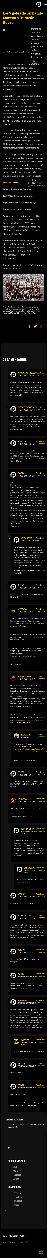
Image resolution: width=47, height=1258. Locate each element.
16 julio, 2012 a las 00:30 (26, 952)
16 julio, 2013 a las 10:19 (26, 679)
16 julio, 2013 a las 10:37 (26, 611)
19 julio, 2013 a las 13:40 (30, 871)
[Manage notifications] (41, 1252)
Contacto (16, 1178)
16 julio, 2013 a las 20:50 (26, 444)
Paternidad (17, 1200)
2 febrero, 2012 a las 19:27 (27, 1066)
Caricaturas (18, 1196)
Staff (15, 1166)
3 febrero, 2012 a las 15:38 (28, 1043)
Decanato (17, 1204)
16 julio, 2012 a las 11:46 (26, 896)
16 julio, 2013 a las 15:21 (26, 476)
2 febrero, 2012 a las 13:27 (27, 1087)
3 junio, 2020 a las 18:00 (29, 540)
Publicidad (17, 1174)
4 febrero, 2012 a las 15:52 (27, 976)
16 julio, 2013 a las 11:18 (29, 737)
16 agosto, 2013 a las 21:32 (27, 410)
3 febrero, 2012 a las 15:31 (27, 1003)
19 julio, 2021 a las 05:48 (26, 375)
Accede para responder (40, 374)
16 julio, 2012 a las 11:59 (26, 801)
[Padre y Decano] (6, 4)
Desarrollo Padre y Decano (13, 1235)
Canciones (17, 1192)
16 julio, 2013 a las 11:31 (26, 587)
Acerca (15, 1170)
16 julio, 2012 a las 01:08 (26, 918)
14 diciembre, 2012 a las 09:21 (29, 832)
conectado (29, 1124)
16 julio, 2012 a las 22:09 (26, 775)
